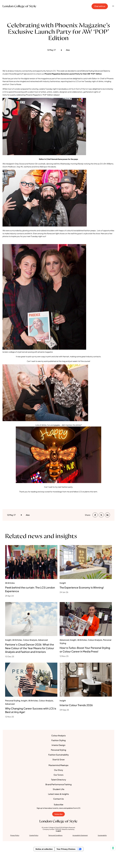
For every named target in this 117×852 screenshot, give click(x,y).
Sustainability (102, 835)
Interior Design (58, 745)
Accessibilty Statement (80, 835)
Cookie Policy (33, 835)
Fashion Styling (58, 740)
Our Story (58, 770)
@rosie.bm (28, 74)
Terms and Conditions (55, 835)
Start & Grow (58, 759)
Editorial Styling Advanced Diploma (95, 71)
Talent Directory (58, 779)
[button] (113, 6)
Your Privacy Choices (65, 849)
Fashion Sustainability (58, 755)
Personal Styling (58, 750)
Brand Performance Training (58, 784)
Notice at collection (44, 849)
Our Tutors (58, 775)
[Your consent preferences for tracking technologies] (113, 848)
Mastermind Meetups (59, 765)
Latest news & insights (58, 794)
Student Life (58, 789)
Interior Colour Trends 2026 (76, 705)
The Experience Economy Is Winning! (82, 587)
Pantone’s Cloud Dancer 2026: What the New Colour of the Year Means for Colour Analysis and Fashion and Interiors (29, 648)
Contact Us (58, 799)
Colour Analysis (58, 735)
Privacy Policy (14, 835)
